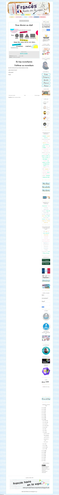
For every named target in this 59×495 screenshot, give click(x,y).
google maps (46, 222)
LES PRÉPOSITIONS (46, 164)
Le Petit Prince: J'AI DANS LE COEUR (48, 113)
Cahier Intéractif (46, 233)
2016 (44, 454)
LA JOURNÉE (45, 154)
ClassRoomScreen (46, 209)
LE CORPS (46, 157)
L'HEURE (43, 146)
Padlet (49, 215)
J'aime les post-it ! (46, 437)
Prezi (46, 219)
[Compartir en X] (21, 55)
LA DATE (47, 147)
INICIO (12, 14)
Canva (48, 206)
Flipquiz (48, 212)
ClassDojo (46, 207)
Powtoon (43, 219)
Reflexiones (27, 14)
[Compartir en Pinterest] (22, 55)
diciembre (45, 420)
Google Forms (48, 214)
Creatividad (46, 236)
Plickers (48, 217)
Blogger (36, 491)
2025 (44, 409)
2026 (44, 407)
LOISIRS (44, 165)
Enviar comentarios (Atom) (16, 97)
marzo (45, 445)
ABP (46, 231)
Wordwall (48, 220)
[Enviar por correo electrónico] (19, 55)
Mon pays (47, 165)
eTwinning (47, 253)
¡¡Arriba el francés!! (46, 433)
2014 (44, 457)
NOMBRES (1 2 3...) (46, 167)
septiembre (46, 425)
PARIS (48, 170)
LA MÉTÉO (47, 156)
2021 (44, 416)
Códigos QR (48, 210)
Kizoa (46, 215)
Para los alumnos (45, 14)
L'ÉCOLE (47, 146)
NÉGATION (46, 169)
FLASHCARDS (46, 141)
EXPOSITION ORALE (46, 139)
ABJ (44, 231)
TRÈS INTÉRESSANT (46, 174)
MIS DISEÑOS (18, 57)
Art (22, 14)
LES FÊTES (47, 162)
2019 (44, 419)
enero (45, 448)
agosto (45, 427)
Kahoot (43, 215)
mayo (45, 432)
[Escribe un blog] (20, 55)
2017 (44, 452)
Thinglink (43, 220)
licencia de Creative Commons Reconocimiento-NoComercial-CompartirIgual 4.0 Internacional (46, 470)
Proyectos (33, 14)
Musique (39, 14)
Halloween (44, 142)
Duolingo (45, 212)
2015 (44, 455)
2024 (44, 411)
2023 (44, 412)
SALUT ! (48, 172)
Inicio (25, 95)
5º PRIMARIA (14, 57)
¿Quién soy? (17, 14)
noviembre (45, 422)
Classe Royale (46, 234)
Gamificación (46, 244)
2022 (44, 414)
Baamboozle (45, 206)
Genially (43, 214)
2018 (44, 450)
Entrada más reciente (12, 95)
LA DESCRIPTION (45, 149)
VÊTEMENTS (48, 175)
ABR (48, 231)
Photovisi (44, 217)
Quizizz (49, 219)
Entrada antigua (37, 95)
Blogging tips (2, 494)
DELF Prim (46, 137)
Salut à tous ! (48, 102)
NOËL (43, 169)
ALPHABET (44, 136)
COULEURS (48, 136)
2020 (44, 417)
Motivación (46, 246)
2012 (44, 460)
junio (45, 430)
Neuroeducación (46, 248)
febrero (45, 447)
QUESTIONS (45, 172)
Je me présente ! (46, 144)
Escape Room (46, 241)
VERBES (43, 175)
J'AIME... (47, 142)
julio (44, 428)
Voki (45, 220)
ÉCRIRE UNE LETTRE (46, 177)
